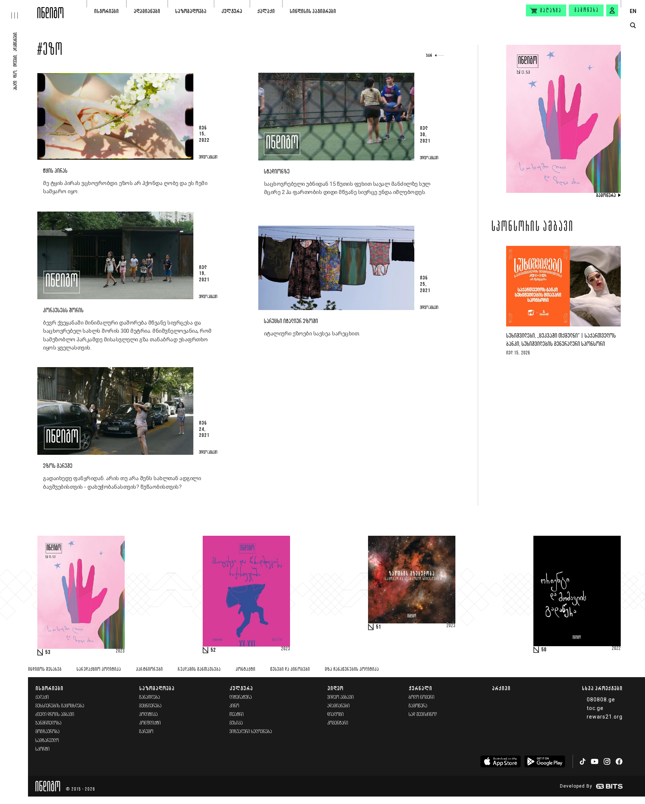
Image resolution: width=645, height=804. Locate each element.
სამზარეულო (47, 741)
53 (47, 653)
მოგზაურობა (47, 732)
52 (213, 650)
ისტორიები (106, 11)
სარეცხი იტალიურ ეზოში (291, 321)
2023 (120, 651)
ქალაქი (266, 11)
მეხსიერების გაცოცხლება (59, 706)
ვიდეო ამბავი (340, 697)
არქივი (501, 688)
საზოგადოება (190, 11)
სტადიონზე (277, 172)
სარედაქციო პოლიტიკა (99, 669)
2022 (616, 648)
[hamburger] (18, 9)
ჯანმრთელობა (48, 723)
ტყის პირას (55, 171)
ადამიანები (147, 11)
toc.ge (595, 708)
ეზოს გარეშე (57, 466)
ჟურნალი (420, 688)
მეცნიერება (150, 706)
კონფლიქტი (150, 723)
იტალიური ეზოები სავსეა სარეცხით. (312, 333)
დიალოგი (335, 714)
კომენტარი (337, 723)
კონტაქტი (245, 669)
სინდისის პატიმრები (313, 11)
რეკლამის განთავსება (199, 669)
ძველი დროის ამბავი (54, 714)
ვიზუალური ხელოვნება (251, 732)
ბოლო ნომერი (421, 697)
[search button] (633, 25)
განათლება (149, 697)
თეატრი (237, 714)
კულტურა (231, 11)
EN (633, 11)
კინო (234, 706)
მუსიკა (236, 723)
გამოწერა (586, 10)
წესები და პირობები (290, 669)
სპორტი (42, 749)
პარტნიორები (149, 669)
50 (543, 650)
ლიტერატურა (241, 697)
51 (378, 627)
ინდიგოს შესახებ (45, 669)
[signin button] (612, 10)
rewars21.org (605, 717)
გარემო (146, 732)
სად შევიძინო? (423, 714)
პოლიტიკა (148, 714)
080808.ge (601, 700)
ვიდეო (335, 688)
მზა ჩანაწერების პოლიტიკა (352, 669)
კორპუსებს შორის (63, 310)
